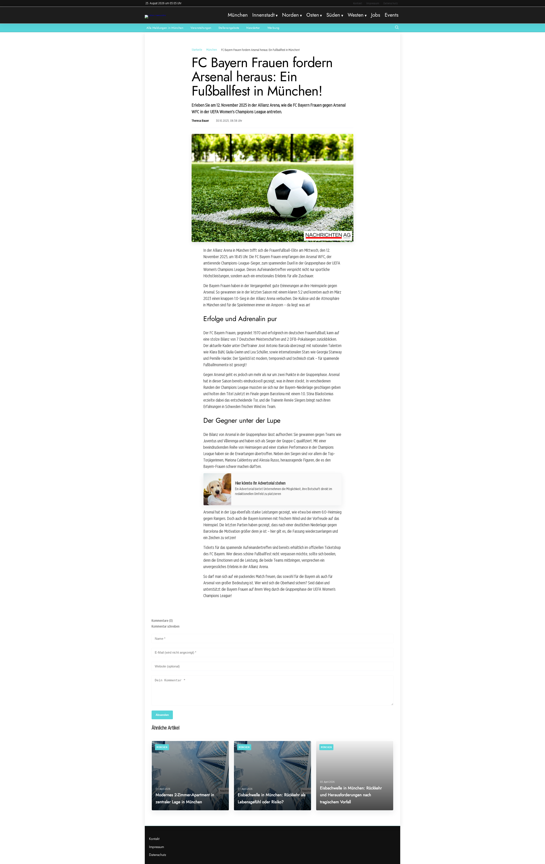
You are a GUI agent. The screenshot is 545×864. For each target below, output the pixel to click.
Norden (290, 15)
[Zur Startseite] (155, 15)
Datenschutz (390, 3)
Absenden (162, 714)
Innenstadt (263, 15)
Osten (312, 15)
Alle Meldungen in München (164, 28)
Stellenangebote (228, 28)
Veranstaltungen (201, 28)
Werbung (273, 28)
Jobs (375, 15)
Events (392, 15)
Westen (356, 15)
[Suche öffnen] (396, 28)
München (238, 15)
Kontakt (357, 3)
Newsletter (253, 28)
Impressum (372, 3)
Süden (333, 15)
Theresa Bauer (200, 121)
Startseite (197, 49)
